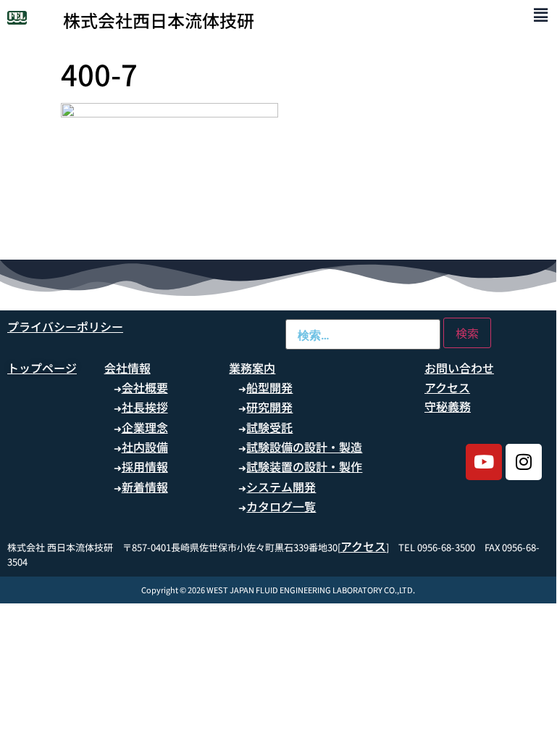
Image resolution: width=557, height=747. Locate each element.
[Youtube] (484, 462)
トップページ (42, 367)
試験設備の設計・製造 (304, 446)
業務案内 (252, 367)
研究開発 (269, 407)
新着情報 (145, 486)
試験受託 (269, 427)
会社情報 (127, 367)
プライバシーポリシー (65, 326)
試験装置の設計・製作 (304, 466)
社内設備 (145, 446)
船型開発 (269, 387)
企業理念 (145, 427)
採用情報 (145, 466)
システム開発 (281, 486)
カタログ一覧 (281, 506)
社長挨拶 (145, 407)
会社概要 (145, 387)
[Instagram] (524, 462)
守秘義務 (447, 406)
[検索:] (362, 334)
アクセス (447, 387)
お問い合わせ (459, 367)
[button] (540, 14)
